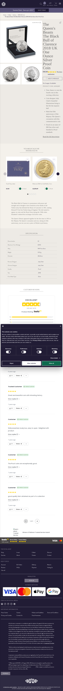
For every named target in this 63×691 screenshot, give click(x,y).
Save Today (42, 10)
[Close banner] (60, 326)
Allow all (51, 363)
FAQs (18, 568)
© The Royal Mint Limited (10, 687)
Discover (49, 552)
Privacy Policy (37, 340)
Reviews (3, 568)
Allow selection (31, 363)
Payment (34, 568)
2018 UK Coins (21, 15)
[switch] (23, 352)
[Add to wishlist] (27, 159)
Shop (2, 552)
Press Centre (4, 613)
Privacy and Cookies (6, 615)
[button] (59, 3)
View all (3, 570)
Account (3, 565)
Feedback (5, 673)
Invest (18, 552)
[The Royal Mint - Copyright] (3, 4)
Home (4, 15)
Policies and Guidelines (37, 613)
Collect (9, 15)
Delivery (34, 565)
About (18, 555)
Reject (11, 363)
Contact (49, 555)
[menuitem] (41, 4)
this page (33, 667)
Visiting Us (50, 568)
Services (3, 555)
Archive (14, 15)
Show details (54, 358)
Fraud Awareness (36, 615)
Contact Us (19, 615)
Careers (34, 555)
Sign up (31, 581)
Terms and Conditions (52, 613)
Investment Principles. (49, 643)
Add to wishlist (53, 79)
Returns (49, 565)
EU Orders (19, 565)
